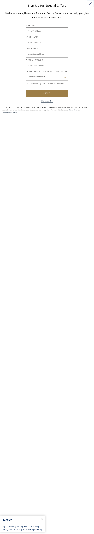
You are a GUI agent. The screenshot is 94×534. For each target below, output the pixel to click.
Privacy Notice (73, 110)
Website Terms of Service (9, 112)
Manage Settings (35, 529)
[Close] (90, 3)
